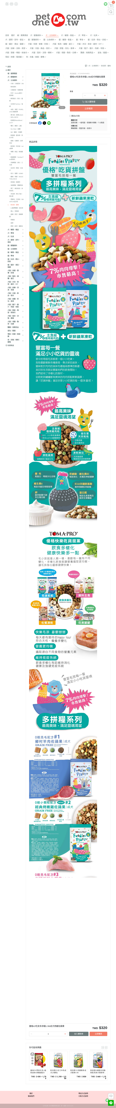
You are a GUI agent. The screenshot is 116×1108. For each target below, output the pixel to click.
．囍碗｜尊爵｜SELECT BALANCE (16, 178)
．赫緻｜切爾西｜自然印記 (16, 142)
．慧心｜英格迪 (14, 211)
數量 (71, 91)
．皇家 (11, 223)
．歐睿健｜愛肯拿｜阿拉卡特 (16, 136)
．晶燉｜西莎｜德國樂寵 (16, 215)
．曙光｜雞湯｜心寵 (15, 126)
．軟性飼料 (12, 87)
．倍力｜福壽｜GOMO (16, 173)
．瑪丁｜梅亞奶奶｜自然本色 (16, 190)
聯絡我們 (31, 1096)
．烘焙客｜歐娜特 (14, 182)
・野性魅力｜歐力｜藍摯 (16, 100)
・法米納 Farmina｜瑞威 (16, 105)
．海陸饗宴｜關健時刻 (16, 185)
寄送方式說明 (83, 1093)
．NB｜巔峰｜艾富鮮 (15, 132)
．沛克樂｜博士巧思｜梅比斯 (16, 195)
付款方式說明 (83, 1096)
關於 (31, 1093)
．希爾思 (12, 220)
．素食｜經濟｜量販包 (16, 226)
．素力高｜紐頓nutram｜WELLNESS (16, 116)
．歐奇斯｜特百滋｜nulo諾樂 (16, 147)
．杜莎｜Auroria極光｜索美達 (16, 94)
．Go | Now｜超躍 (14, 129)
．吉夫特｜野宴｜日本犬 (16, 169)
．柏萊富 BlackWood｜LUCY (16, 121)
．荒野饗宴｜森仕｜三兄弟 (16, 164)
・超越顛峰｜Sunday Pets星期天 (16, 158)
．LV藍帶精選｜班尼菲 (16, 208)
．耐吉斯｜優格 (14, 205)
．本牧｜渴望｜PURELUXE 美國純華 (16, 111)
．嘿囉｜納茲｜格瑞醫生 (16, 153)
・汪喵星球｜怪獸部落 (16, 90)
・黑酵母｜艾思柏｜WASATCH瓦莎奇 (16, 200)
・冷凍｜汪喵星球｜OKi (16, 83)
